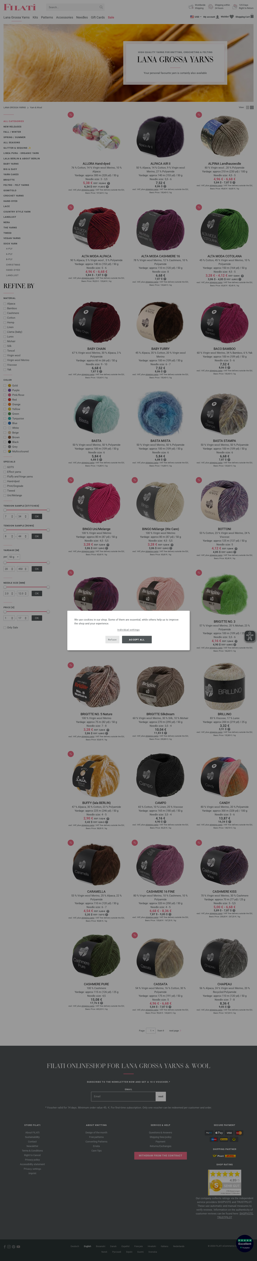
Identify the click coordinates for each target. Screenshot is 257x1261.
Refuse (112, 639)
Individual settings (128, 629)
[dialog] (128, 630)
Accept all (137, 639)
